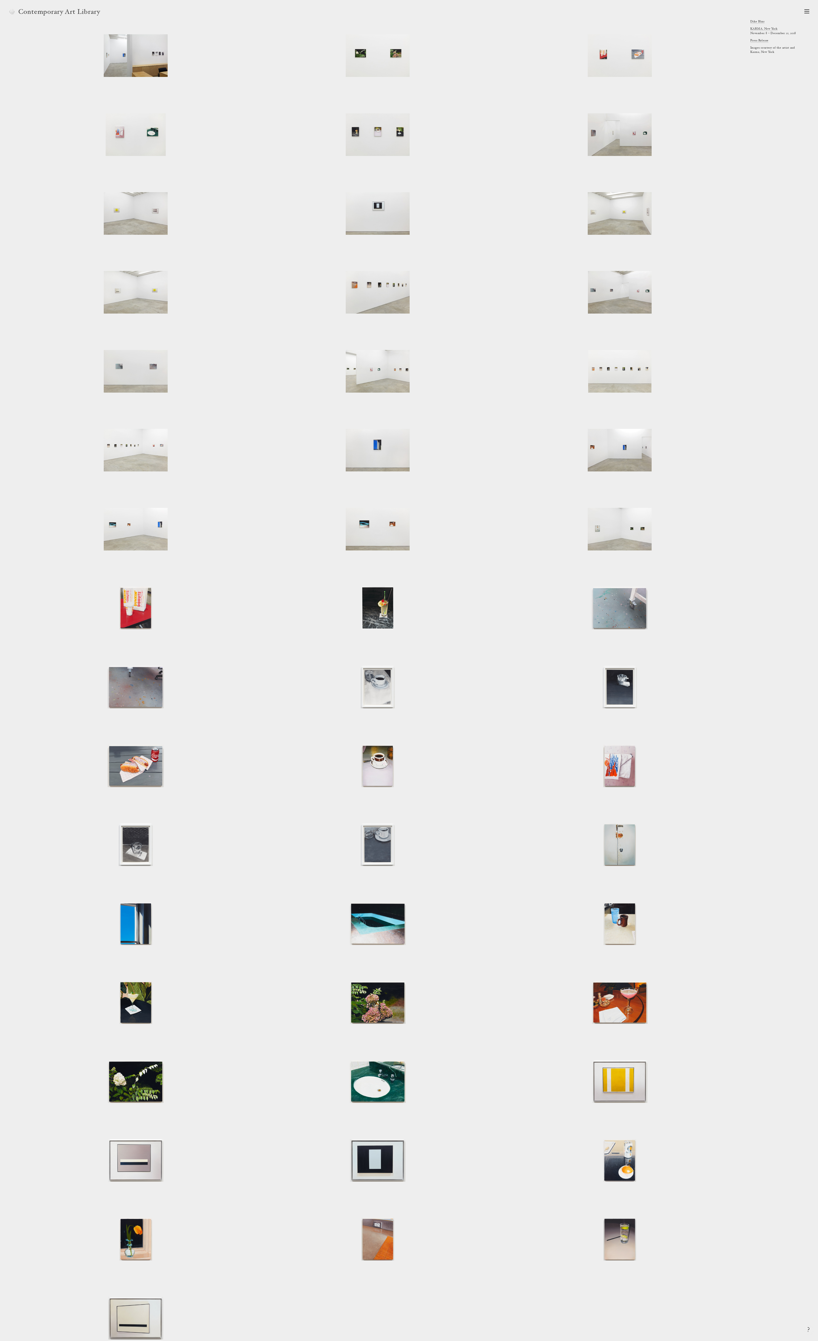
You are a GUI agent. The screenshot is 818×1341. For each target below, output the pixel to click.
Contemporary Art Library (59, 12)
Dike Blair (757, 21)
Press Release (759, 40)
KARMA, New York (764, 28)
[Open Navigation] (806, 11)
